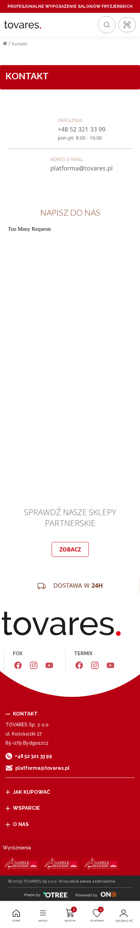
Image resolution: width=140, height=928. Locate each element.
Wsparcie (26, 808)
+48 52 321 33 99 (33, 756)
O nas (21, 824)
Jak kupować (31, 792)
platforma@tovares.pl (42, 768)
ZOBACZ (70, 549)
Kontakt (19, 44)
